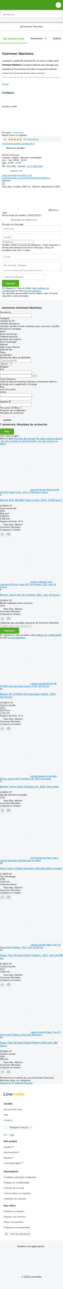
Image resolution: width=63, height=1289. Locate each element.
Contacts (8, 1120)
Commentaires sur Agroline (17, 1193)
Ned (12, 1135)
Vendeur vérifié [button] (9, 106)
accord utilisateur (32, 290)
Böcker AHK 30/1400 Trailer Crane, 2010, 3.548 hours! (31, 500)
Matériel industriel (24, 1083)
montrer (7, 420)
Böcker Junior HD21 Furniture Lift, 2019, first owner (29, 786)
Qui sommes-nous (13, 1109)
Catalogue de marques (15, 1198)
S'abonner (9, 630)
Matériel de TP (7, 1083)
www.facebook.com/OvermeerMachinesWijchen (26, 178)
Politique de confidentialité (16, 1182)
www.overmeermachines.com (17, 175)
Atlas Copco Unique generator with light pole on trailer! (31, 868)
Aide (6, 1114)
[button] (58, 5)
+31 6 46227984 (34, 166)
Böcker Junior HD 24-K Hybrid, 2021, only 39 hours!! (30, 594)
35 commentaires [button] (31, 139)
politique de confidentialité (48, 635)
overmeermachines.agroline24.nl (18, 143)
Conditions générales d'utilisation (20, 1177)
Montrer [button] (22, 166)
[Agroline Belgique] (20, 5)
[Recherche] (59, 14)
